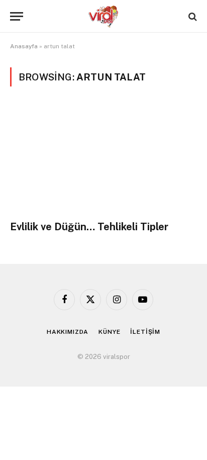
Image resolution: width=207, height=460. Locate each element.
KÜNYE (109, 331)
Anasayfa (24, 46)
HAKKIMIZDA (67, 331)
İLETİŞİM (145, 331)
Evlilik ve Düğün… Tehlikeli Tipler (89, 227)
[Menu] (16, 16)
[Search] (191, 16)
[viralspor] (103, 16)
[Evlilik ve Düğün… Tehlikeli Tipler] (103, 159)
